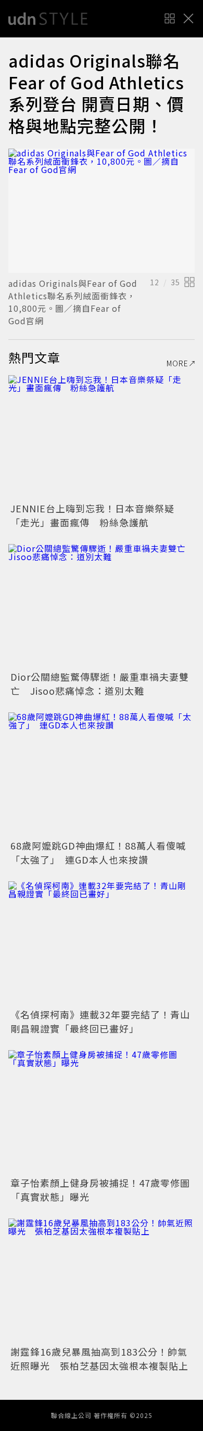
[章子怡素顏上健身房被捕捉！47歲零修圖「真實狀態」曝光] (101, 1112)
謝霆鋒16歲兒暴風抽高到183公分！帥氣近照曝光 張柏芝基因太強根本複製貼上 (99, 1358)
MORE (177, 363)
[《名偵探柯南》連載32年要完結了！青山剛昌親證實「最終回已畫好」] (101, 943)
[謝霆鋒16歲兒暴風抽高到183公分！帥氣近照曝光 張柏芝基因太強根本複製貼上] (101, 1280)
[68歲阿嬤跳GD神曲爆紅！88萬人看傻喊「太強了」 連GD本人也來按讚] (101, 774)
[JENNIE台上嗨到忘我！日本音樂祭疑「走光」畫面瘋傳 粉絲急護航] (101, 437)
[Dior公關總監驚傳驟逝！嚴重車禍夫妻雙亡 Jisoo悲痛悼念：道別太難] (101, 606)
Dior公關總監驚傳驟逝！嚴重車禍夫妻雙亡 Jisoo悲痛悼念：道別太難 (99, 683)
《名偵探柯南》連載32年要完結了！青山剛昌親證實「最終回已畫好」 (100, 1021)
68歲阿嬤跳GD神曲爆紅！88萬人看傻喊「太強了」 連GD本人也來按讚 (98, 852)
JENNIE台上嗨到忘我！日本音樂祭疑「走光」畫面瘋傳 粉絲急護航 (92, 515)
